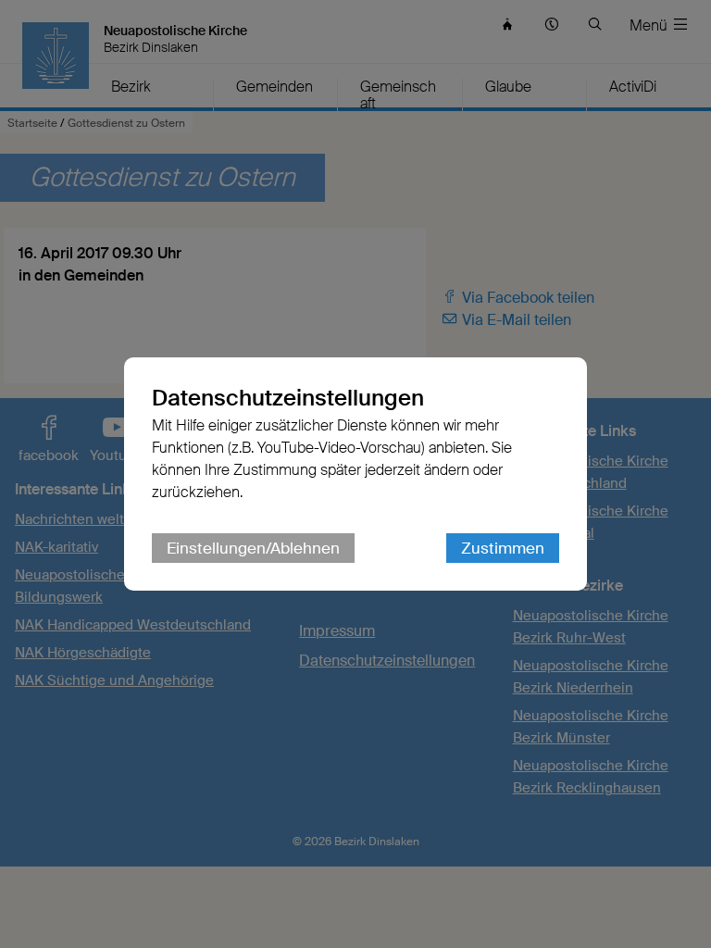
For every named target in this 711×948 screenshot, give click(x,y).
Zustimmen (502, 548)
